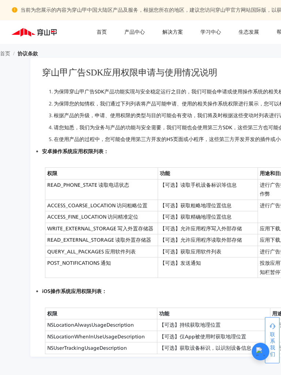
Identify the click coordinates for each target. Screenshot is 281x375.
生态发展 (249, 32)
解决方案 (172, 32)
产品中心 (134, 32)
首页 (102, 32)
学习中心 (211, 32)
